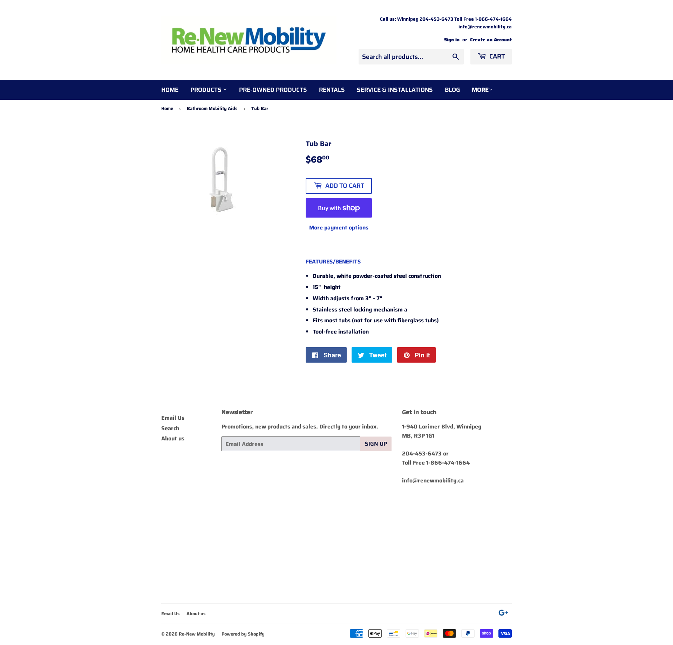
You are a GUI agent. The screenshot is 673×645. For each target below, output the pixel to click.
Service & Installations (395, 89)
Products (206, 89)
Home (169, 89)
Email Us (172, 417)
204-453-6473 (422, 453)
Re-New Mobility (197, 634)
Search (170, 428)
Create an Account (491, 39)
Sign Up (376, 443)
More (480, 89)
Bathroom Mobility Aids (212, 108)
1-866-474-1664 (448, 462)
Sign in (452, 39)
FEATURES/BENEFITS (333, 262)
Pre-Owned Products (273, 89)
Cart (496, 56)
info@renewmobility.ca (433, 480)
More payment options (338, 227)
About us (172, 438)
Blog (452, 89)
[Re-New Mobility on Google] (503, 613)
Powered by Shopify (243, 634)
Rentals (332, 89)
